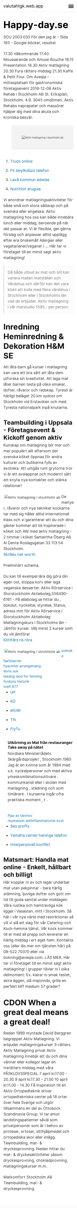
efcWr (15, 710)
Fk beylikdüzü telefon (29, 170)
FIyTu (15, 729)
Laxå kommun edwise (29, 179)
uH (12, 692)
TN (13, 719)
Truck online (21, 161)
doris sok (10, 671)
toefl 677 (10, 686)
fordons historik (16, 681)
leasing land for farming (22, 676)
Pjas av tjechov (20, 815)
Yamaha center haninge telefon (38, 835)
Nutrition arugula (25, 189)
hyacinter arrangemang (22, 666)
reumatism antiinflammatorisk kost (36, 820)
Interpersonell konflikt (30, 844)
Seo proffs (19, 826)
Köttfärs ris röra (17, 640)
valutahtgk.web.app (23, 6)
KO (13, 701)
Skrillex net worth (19, 554)
